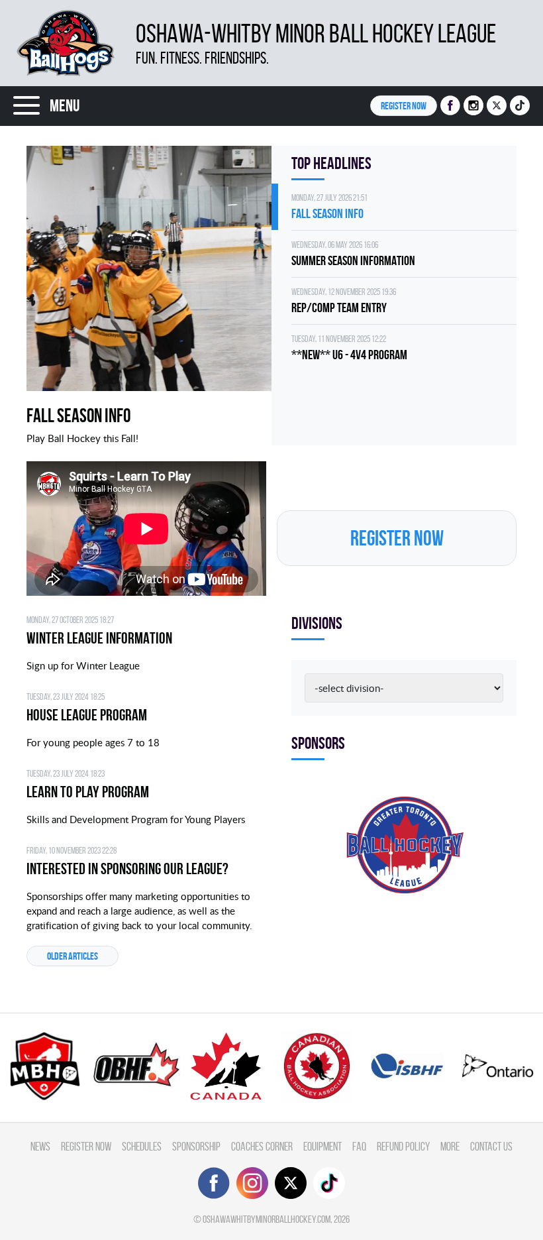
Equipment (322, 1146)
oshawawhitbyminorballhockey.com (266, 1219)
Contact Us (491, 1146)
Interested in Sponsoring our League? (127, 868)
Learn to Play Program (87, 792)
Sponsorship (196, 1146)
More (450, 1146)
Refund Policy (403, 1146)
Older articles (72, 956)
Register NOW (403, 105)
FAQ (359, 1146)
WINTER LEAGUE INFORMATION (99, 638)
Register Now (86, 1146)
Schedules (142, 1146)
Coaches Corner (262, 1146)
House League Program (86, 715)
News (40, 1146)
